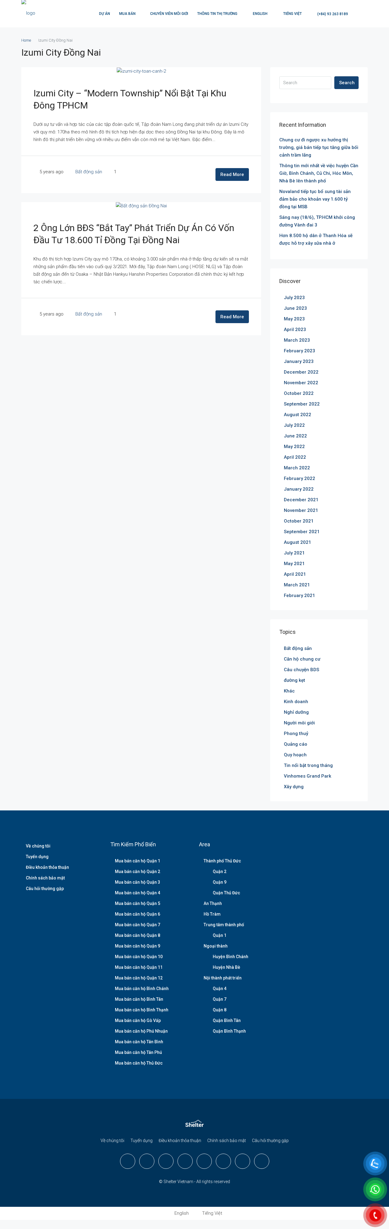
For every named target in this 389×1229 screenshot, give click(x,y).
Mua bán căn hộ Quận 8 (137, 935)
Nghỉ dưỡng (296, 712)
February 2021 (299, 595)
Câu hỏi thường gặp (45, 888)
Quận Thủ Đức (226, 892)
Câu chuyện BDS (301, 669)
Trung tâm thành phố (224, 924)
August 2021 (297, 542)
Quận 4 (219, 988)
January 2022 (299, 489)
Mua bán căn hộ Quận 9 (137, 946)
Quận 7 (219, 999)
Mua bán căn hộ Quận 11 (139, 967)
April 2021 (295, 574)
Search (347, 82)
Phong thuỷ (296, 733)
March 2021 (297, 585)
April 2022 (295, 457)
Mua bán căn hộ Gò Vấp (138, 1020)
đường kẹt (294, 680)
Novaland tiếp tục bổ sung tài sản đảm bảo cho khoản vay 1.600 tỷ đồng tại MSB (315, 199)
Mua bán (127, 14)
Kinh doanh (296, 701)
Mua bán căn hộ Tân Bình (139, 1041)
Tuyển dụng (37, 856)
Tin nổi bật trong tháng (308, 765)
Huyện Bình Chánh (230, 956)
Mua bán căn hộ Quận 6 (137, 914)
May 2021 (294, 563)
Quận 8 (219, 1009)
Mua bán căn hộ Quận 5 (137, 903)
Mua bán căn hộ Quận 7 (137, 924)
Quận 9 (219, 882)
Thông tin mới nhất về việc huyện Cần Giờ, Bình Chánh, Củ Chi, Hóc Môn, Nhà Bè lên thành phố (318, 173)
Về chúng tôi (38, 846)
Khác (289, 691)
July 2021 (294, 553)
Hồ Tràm (212, 914)
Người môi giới (299, 723)
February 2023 (299, 351)
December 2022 (301, 372)
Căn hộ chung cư (302, 659)
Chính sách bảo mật (45, 877)
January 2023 (299, 361)
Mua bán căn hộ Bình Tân (139, 999)
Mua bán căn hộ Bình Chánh (142, 988)
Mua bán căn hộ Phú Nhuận (141, 1031)
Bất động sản (88, 171)
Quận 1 (219, 935)
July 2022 (294, 425)
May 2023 (294, 319)
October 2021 (299, 521)
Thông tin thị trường (217, 14)
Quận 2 (219, 871)
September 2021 (302, 531)
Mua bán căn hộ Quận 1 (137, 860)
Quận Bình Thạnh (229, 1031)
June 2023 (295, 308)
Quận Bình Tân (227, 1020)
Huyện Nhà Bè (226, 967)
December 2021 (301, 499)
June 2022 (295, 436)
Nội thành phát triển (223, 977)
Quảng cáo (295, 744)
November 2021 (301, 510)
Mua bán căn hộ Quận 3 (137, 882)
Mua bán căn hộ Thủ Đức (139, 1063)
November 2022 (301, 382)
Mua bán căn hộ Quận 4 (137, 892)
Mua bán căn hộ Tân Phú (138, 1052)
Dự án (104, 14)
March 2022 (297, 468)
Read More (232, 174)
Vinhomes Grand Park (307, 776)
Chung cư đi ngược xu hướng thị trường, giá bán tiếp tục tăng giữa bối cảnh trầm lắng (318, 147)
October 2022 (299, 393)
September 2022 (302, 404)
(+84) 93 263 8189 (332, 14)
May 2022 (294, 446)
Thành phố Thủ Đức (222, 860)
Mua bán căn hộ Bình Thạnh (141, 1009)
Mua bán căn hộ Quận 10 (139, 956)
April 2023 (295, 329)
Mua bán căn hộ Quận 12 (139, 977)
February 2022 (299, 478)
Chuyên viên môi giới (169, 14)
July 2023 (294, 297)
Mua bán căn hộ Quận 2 (137, 871)
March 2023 (297, 340)
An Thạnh (213, 903)
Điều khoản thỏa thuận (47, 867)
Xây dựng (294, 786)
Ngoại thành (216, 946)
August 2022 (297, 414)
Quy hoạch (295, 755)
